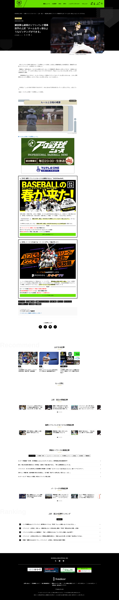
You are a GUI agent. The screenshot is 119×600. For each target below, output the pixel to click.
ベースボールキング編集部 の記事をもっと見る (30, 313)
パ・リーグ (22, 301)
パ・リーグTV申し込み (48, 295)
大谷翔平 (54, 3)
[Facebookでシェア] (26, 35)
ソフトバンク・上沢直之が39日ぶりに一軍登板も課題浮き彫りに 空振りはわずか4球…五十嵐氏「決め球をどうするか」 (53, 536)
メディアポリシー (81, 583)
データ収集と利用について (69, 583)
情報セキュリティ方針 (56, 583)
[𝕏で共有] (24, 35)
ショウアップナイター (74, 3)
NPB (64, 3)
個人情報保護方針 (46, 583)
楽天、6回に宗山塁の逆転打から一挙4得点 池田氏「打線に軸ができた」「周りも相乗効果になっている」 (44, 464)
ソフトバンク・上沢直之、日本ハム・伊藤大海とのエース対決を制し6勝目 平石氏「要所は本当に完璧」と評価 (50, 528)
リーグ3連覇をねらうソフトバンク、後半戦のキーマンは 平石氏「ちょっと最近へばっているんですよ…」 (49, 524)
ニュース (61, 301)
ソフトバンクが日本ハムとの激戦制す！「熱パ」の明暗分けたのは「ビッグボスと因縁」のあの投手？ (48, 532)
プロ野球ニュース (24, 304)
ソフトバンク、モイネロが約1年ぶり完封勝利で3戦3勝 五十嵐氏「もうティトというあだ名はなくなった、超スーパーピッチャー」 (51, 468)
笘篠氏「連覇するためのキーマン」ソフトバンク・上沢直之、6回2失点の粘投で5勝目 (44, 540)
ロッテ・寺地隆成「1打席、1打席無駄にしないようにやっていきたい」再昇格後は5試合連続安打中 (42, 460)
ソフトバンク (68, 301)
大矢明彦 (32, 304)
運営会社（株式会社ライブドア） (59, 585)
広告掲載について (36, 583)
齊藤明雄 (39, 304)
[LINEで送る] (29, 35)
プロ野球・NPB (30, 301)
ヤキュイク (84, 3)
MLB (60, 3)
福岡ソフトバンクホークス (43, 301)
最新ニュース (46, 3)
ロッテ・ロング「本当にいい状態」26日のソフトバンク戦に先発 (34, 476)
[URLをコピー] (31, 35)
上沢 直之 (53, 301)
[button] (57, 437)
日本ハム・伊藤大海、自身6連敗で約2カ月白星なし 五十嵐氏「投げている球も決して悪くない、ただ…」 (44, 472)
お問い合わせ (27, 583)
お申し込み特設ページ (47, 234)
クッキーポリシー (91, 583)
